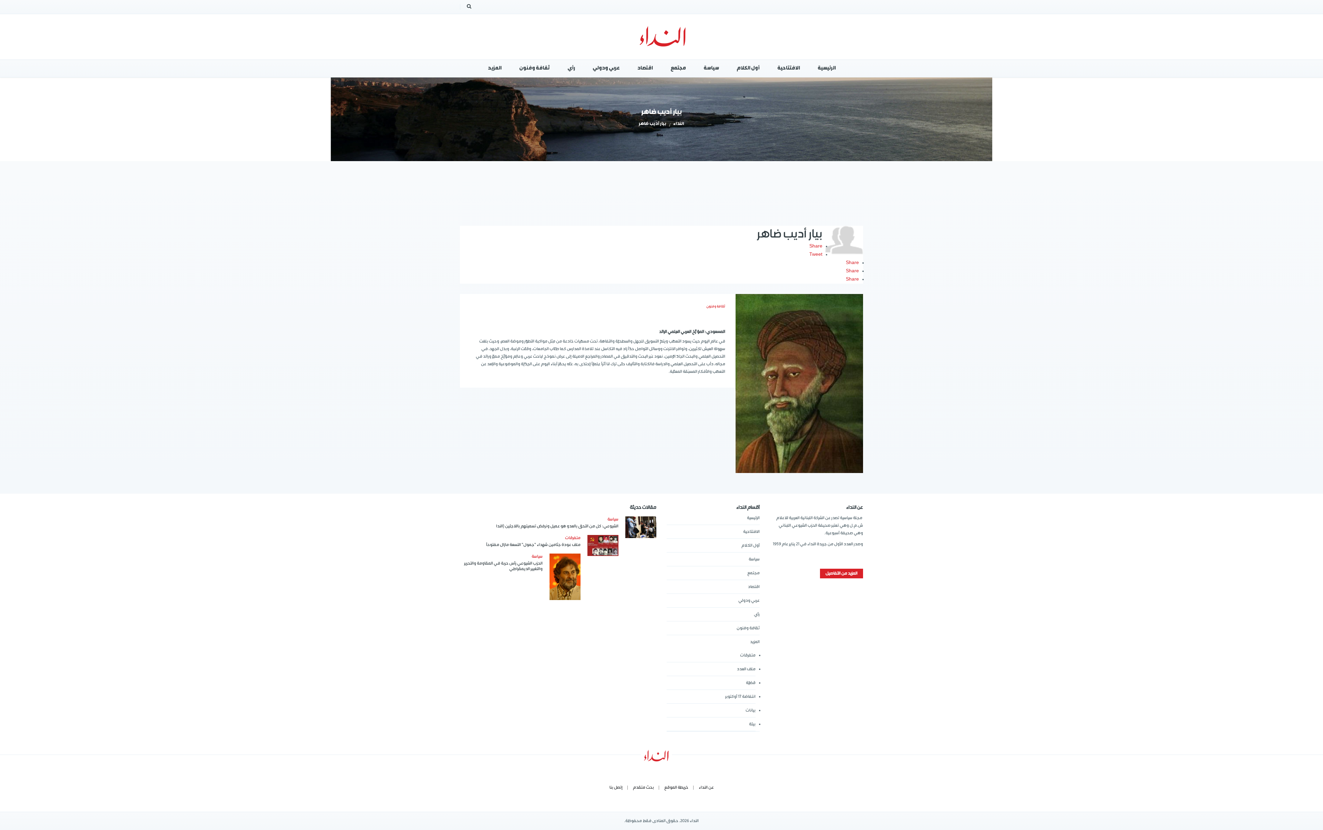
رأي (757, 614)
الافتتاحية (751, 531)
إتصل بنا (616, 787)
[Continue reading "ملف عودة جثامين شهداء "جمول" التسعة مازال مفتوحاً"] (602, 545)
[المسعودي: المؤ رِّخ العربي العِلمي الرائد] (799, 383)
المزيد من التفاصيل (841, 573)
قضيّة (751, 682)
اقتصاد (754, 586)
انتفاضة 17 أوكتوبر (740, 696)
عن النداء (706, 787)
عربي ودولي (749, 600)
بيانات (751, 710)
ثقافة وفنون (715, 306)
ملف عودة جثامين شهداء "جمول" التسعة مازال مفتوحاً (533, 544)
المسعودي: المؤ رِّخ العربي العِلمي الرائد (692, 331)
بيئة (752, 724)
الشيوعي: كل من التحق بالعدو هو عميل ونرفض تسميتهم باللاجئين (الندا (557, 526)
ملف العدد (746, 669)
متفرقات (748, 655)
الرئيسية (753, 518)
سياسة (754, 559)
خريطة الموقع (676, 787)
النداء (678, 124)
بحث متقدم (643, 787)
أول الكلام (750, 545)
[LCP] (662, 37)
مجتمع (753, 573)
